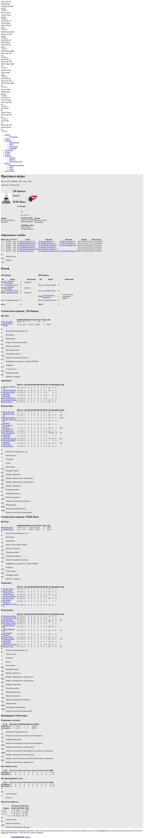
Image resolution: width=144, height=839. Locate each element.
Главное (12, 158)
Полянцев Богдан (9, 398)
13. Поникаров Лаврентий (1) (27, 249)
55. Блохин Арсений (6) (46, 247)
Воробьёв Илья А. (9, 418)
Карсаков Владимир (6, 395)
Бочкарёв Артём (9, 414)
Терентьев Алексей (10, 644)
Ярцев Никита (8, 446)
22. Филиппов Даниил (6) (47, 245)
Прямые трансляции (16, 165)
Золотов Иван (8, 322)
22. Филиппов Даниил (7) (68, 251)
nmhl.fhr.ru (102, 831)
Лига (11, 144)
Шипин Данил (8, 646)
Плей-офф (13, 148)
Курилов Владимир (6, 428)
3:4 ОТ (3, 17)
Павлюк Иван (8, 637)
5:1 (2, 129)
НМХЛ (7, 135)
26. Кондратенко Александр (49, 296)
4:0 (2, 55)
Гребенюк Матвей (9, 390)
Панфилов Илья (8, 639)
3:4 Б (2, 28)
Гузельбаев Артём (9, 624)
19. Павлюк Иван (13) (46, 241)
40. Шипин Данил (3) (67, 241)
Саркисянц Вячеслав (7, 436)
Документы (13, 137)
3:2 (2, 85)
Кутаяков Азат (8, 431)
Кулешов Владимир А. (7, 424)
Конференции (14, 142)
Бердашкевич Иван (10, 618)
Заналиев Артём (9, 392)
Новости (8, 156)
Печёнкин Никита (9, 596)
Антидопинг (9, 171)
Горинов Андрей (9, 622)
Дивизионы (13, 146)
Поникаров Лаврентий (7, 642)
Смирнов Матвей (9, 440)
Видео (11, 169)
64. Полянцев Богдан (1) (47, 243)
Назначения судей (15, 161)
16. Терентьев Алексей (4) (47, 249)
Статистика (9, 150)
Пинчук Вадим (8, 598)
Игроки (8, 152)
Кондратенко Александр (7, 592)
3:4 (2, 117)
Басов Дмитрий (8, 412)
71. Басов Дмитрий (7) (67, 243)
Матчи (7, 139)
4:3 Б (2, 75)
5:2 (2, 66)
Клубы (7, 154)
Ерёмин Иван (8, 527)
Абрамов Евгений (9, 616)
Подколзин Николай (7, 601)
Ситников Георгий (9, 438)
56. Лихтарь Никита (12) (68, 245)
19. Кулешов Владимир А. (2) (48, 251)
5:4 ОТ (3, 94)
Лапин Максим (8, 594)
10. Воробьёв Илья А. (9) (26, 245)
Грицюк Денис (8, 589)
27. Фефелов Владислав (9, 282)
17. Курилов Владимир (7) (26, 243)
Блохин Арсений (9, 387)
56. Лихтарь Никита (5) (25, 251)
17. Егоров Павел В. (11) (26, 241)
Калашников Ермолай (7, 634)
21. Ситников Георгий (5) (26, 247)
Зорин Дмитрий (8, 629)
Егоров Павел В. (9, 625)
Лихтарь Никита (9, 433)
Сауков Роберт (8, 529)
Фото (11, 167)
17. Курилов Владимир (9, 288)
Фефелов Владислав (7, 443)
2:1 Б (2, 47)
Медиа (7, 163)
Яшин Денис (7, 402)
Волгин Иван (8, 620)
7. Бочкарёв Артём (11, 292)
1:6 (2, 104)
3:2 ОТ (3, 8)
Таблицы (8, 141)
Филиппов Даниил (10, 400)
